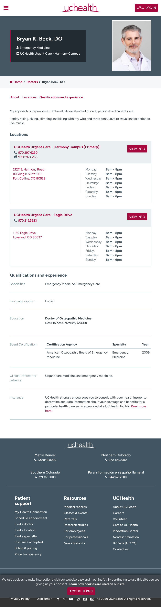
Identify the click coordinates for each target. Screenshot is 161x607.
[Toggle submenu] (6, 8)
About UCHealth (124, 507)
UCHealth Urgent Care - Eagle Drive (43, 215)
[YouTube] (71, 598)
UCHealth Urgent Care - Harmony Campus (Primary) (56, 147)
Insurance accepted (29, 542)
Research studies (76, 525)
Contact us (120, 549)
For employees (74, 531)
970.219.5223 (27, 220)
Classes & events (75, 513)
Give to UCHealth (125, 525)
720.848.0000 (47, 460)
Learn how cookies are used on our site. (97, 584)
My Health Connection (31, 512)
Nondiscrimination (126, 537)
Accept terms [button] (81, 591)
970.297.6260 (28, 157)
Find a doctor (24, 524)
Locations (29, 97)
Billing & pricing (26, 548)
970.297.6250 (28, 152)
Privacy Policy (20, 599)
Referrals (70, 519)
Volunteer (120, 519)
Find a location (25, 530)
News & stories (74, 543)
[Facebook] (58, 598)
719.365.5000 (46, 477)
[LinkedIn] (92, 598)
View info (137, 149)
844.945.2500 (118, 477)
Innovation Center (125, 531)
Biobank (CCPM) (124, 543)
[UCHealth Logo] (80, 444)
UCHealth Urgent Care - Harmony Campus (50, 53)
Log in (151, 8)
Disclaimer (44, 599)
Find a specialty (26, 536)
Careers (118, 513)
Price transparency (28, 554)
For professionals (76, 537)
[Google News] (85, 598)
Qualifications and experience (61, 97)
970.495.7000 (117, 460)
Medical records (75, 507)
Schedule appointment (31, 518)
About (14, 97)
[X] (64, 598)
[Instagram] (78, 598)
